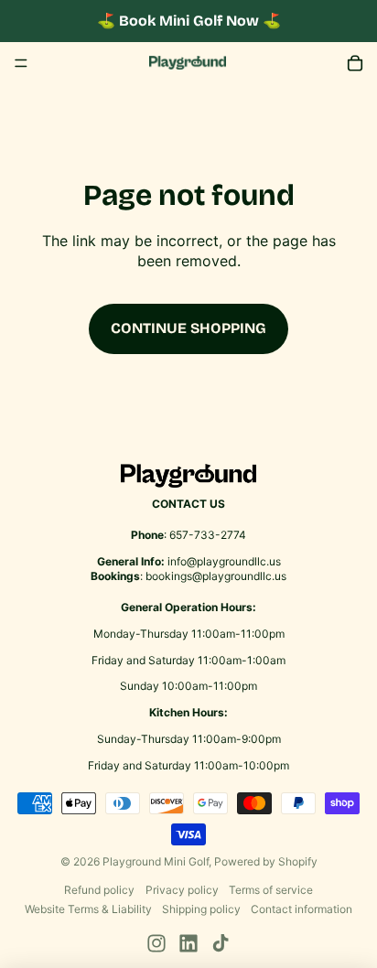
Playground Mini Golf (155, 861)
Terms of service (271, 890)
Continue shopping (188, 328)
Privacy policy (182, 890)
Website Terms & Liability (88, 909)
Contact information (301, 909)
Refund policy (99, 890)
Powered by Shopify (266, 861)
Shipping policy (201, 909)
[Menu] (21, 63)
